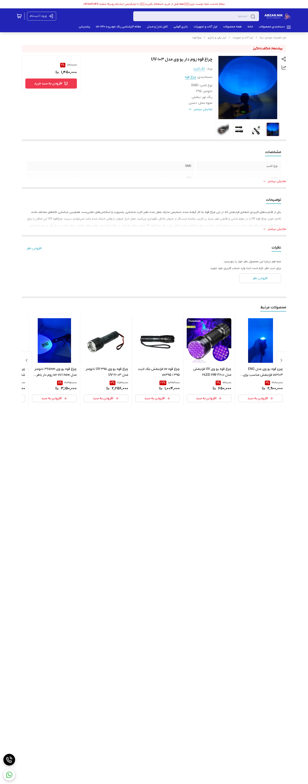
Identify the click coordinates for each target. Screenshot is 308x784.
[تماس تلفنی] (9, 760)
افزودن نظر (34, 248)
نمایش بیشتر (277, 181)
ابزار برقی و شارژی (217, 37)
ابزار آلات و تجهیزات (242, 37)
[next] (27, 360)
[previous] (281, 360)
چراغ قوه (197, 37)
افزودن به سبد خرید (48, 83)
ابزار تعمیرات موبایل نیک (272, 37)
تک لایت (199, 69)
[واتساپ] (9, 775)
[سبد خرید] (19, 16)
